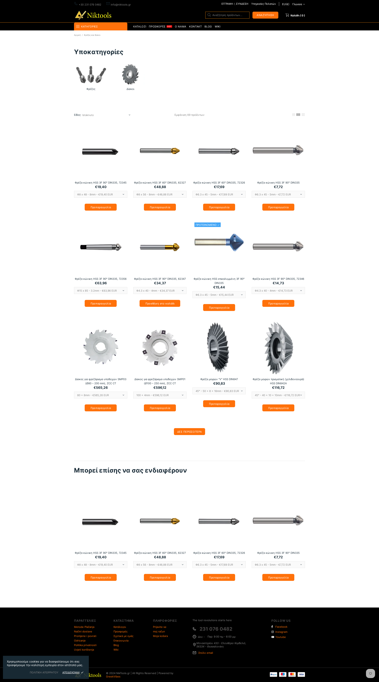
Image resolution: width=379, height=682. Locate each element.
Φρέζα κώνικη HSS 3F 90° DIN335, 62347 (160, 278)
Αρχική (77, 35)
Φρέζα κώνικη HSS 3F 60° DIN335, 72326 (219, 182)
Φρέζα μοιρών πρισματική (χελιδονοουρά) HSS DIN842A (278, 381)
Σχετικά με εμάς (123, 636)
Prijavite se (159, 626)
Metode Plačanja (84, 626)
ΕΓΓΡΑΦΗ (227, 3)
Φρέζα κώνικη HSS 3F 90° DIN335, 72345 (101, 182)
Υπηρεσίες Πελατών (263, 3)
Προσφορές (121, 631)
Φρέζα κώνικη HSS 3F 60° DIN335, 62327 (160, 182)
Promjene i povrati (85, 636)
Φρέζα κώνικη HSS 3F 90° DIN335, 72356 (101, 278)
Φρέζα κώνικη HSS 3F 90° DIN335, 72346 (278, 278)
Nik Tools (94, 15)
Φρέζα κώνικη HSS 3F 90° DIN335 (278, 182)
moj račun (159, 631)
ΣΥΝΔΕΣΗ (242, 3)
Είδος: (77, 114)
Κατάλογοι (120, 626)
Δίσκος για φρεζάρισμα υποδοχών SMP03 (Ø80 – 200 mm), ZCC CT (100, 381)
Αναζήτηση (265, 15)
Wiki (116, 649)
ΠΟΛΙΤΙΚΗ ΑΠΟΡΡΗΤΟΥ (44, 672)
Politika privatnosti (85, 645)
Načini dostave (83, 631)
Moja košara (160, 636)
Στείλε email (205, 652)
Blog (116, 645)
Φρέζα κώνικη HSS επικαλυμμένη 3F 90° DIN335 (219, 280)
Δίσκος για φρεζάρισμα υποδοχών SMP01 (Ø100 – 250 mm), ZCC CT (159, 381)
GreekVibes (113, 676)
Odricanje (80, 640)
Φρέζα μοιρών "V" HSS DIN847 (219, 379)
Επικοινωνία (121, 640)
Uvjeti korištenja (84, 649)
